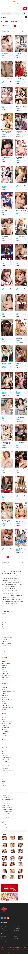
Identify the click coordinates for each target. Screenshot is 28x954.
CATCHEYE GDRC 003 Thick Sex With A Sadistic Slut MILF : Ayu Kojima (21, 158)
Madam (5, 701)
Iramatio (5, 647)
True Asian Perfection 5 (20, 286)
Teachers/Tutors (7, 667)
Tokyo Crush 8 (18, 363)
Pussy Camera (6, 651)
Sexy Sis (5, 695)
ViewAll (4, 631)
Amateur (5, 719)
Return (2, 940)
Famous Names (7, 611)
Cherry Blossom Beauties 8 (21, 443)
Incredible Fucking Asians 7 (7, 79)
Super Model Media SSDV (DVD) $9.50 (11, 575)
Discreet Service (17, 940)
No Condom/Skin (7, 637)
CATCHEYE (5, 815)
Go (22, 31)
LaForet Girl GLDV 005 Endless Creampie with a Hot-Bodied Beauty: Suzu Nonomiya (7, 132)
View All (4, 827)
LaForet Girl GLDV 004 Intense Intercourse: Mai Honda (7, 390)
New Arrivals (6, 742)
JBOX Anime (5, 781)
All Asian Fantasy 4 (19, 53)
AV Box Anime (6, 776)
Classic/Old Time (6, 717)
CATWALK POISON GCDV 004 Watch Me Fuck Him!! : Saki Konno (7, 443)
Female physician (7, 673)
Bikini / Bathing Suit (7, 757)
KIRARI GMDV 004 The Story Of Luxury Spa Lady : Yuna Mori (7, 364)
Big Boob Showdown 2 (6, 261)
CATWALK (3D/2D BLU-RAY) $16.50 (10, 586)
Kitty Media (5, 783)
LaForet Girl (6, 803)
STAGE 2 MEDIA (7, 807)
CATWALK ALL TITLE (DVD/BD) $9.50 (11, 590)
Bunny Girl (5, 679)
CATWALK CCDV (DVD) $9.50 (8, 573)
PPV (8, 8)
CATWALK (5, 797)
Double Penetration (8, 643)
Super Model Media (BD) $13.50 (9, 603)
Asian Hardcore (7, 727)
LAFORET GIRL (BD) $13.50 (8, 597)
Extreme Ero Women (8, 691)
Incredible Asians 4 (6, 337)
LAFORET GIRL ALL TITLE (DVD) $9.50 (11, 599)
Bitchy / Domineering (8, 707)
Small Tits (5, 621)
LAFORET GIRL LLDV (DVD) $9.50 (10, 577)
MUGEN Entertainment (8, 809)
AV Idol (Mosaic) (6, 723)
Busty (4, 613)
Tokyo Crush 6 (4, 546)
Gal (4, 693)
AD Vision (5, 772)
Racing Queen (6, 681)
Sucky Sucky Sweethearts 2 (7, 494)
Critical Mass (5, 778)
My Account (16, 938)
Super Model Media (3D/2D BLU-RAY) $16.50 (12, 601)
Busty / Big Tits (6, 759)
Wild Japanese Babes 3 (6, 105)
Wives (4, 697)
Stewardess (5, 677)
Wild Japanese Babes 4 (6, 53)
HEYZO (5, 801)
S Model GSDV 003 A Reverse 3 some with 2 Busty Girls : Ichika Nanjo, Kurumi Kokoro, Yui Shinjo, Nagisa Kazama (21, 337)
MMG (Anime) (6, 785)
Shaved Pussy (6, 655)
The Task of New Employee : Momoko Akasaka (20, 417)
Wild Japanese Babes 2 (6, 236)
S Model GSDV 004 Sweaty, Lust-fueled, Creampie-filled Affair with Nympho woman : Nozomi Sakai (20, 79)
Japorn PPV (16, 925)
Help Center (13, 3)
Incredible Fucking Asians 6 (21, 211)
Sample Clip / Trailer (8, 746)
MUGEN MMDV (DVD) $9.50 (8, 580)
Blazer (4, 665)
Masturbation (6, 653)
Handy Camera (6, 645)
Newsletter (16, 930)
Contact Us (16, 936)
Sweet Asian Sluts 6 (20, 468)
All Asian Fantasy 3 (19, 261)
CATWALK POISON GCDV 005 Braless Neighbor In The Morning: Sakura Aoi (7, 184)
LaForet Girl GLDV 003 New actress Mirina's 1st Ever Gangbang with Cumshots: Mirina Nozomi (21, 521)
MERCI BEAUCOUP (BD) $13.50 (9, 594)
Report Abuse (4, 938)
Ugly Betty (5, 628)
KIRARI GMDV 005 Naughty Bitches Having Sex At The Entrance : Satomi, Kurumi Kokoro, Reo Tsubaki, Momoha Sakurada (20, 106)
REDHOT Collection (8, 822)
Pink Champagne (7, 813)
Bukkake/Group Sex (8, 649)
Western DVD (4, 926)
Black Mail (5, 755)
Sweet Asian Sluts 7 (6, 312)
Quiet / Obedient (7, 705)
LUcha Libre (5, 824)
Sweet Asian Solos (5, 416)
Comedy (4, 733)
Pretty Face (6, 623)
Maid (4, 669)
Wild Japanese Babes (20, 312)
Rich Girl (4, 703)
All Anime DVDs (7, 744)
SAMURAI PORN (7, 819)
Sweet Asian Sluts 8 (20, 236)
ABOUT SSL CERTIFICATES (4, 914)
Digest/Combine (7, 721)
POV (4, 729)
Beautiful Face (7, 624)
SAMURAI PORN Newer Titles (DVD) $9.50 (12, 584)
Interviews (5, 731)
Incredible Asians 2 (20, 493)
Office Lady (6, 675)
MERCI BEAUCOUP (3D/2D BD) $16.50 (11, 592)
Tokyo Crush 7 (4, 468)
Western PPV (16, 926)
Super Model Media (7, 799)
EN (21, 3)
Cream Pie (6, 639)
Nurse (4, 671)
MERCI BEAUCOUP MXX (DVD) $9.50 (10, 578)
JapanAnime (5, 780)
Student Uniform (7, 663)
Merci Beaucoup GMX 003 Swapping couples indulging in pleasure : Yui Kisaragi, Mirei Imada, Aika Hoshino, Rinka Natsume (21, 547)
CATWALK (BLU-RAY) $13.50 (8, 588)
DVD (2, 8)
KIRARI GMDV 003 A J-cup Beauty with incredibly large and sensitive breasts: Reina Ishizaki (6, 521)
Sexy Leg (5, 619)
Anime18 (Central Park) (8, 774)
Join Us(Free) (17, 928)
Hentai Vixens (4, 210)
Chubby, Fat (5, 626)
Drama (4, 725)
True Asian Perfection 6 (6, 157)
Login (7, 3)
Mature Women (7, 699)
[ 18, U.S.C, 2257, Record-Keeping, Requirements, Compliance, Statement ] (14, 950)
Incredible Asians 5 (6, 286)
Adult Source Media (7, 770)
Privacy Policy (4, 941)
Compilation (6, 747)
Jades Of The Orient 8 (20, 183)
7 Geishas (5, 768)
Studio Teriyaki (6, 805)
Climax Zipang (6, 817)
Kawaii (4, 689)
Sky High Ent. (6, 821)
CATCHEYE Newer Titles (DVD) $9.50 (11, 582)
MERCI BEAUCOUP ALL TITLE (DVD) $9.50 (12, 595)
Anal (4, 641)
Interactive (5, 715)
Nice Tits (5, 615)
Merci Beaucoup (7, 811)
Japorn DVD (3, 925)
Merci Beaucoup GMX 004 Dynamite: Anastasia (21, 390)
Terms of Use (3, 930)
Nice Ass (5, 617)
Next (17, 28)
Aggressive (5, 753)
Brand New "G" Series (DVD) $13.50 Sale (11, 571)
